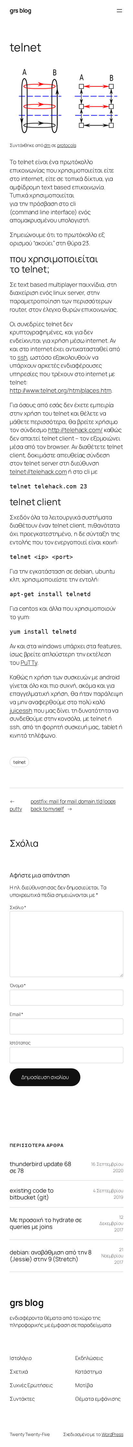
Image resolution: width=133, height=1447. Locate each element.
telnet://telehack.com (38, 471)
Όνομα (18, 985)
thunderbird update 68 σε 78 (40, 1167)
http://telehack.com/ (75, 430)
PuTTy (29, 662)
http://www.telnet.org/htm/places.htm (60, 390)
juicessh (21, 710)
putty (16, 808)
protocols (66, 145)
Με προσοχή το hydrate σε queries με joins (46, 1223)
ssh (22, 357)
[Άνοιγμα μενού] (119, 11)
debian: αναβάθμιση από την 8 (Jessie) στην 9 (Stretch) (51, 1255)
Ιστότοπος (20, 1043)
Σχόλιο (18, 907)
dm (47, 145)
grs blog (20, 10)
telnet (19, 762)
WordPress (112, 1434)
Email (16, 1014)
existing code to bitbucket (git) (31, 1193)
